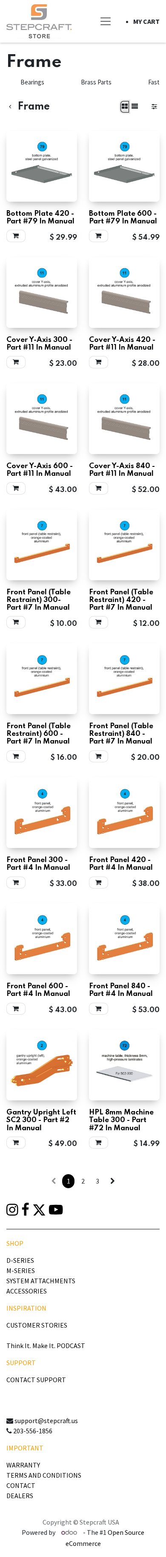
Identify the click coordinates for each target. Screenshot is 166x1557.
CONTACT (20, 1485)
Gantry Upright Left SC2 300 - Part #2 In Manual (41, 1120)
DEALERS (19, 1495)
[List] (134, 107)
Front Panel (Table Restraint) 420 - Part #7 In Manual (121, 600)
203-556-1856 (32, 1431)
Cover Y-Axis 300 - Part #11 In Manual (39, 343)
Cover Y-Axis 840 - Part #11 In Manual (122, 470)
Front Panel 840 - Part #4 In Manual (121, 990)
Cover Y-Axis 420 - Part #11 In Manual (122, 343)
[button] (16, 236)
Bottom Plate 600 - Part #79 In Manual (123, 217)
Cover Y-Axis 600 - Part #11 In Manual (39, 470)
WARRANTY (23, 1465)
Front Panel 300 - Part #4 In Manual (38, 864)
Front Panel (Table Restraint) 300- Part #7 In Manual (38, 600)
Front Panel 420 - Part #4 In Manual (121, 864)
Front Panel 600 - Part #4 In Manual (38, 990)
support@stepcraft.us (46, 1420)
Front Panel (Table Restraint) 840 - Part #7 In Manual (121, 734)
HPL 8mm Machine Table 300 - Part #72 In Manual (121, 1120)
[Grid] (124, 107)
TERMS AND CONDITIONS (43, 1475)
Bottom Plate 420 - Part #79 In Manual (40, 217)
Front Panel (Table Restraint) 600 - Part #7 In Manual (38, 734)
